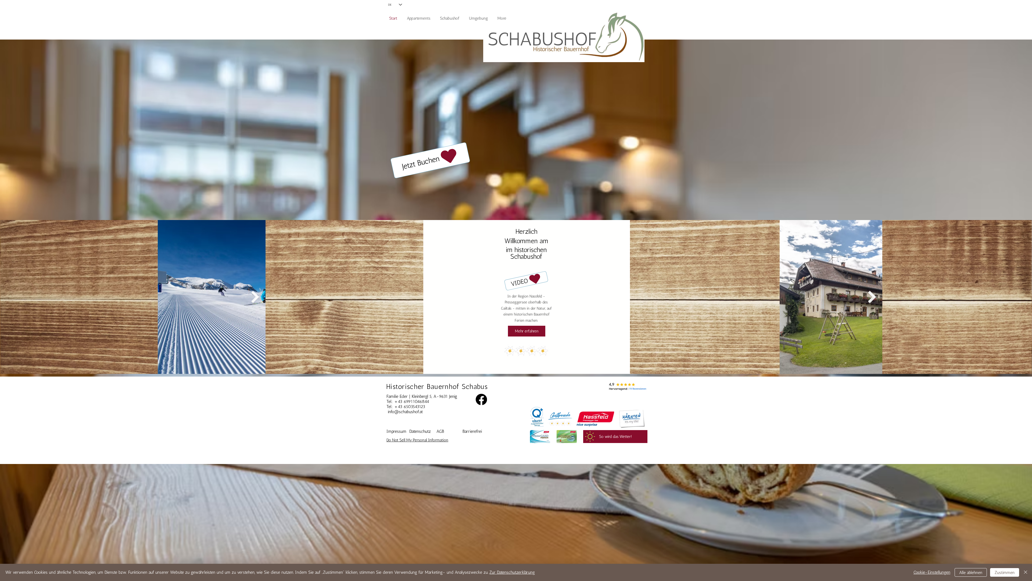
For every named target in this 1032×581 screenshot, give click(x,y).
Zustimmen (1005, 572)
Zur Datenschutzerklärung (512, 572)
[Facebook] (481, 399)
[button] (526, 280)
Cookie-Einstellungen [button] (931, 572)
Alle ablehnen (970, 572)
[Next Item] (255, 297)
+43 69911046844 (411, 401)
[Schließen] (1025, 572)
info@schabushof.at (405, 411)
